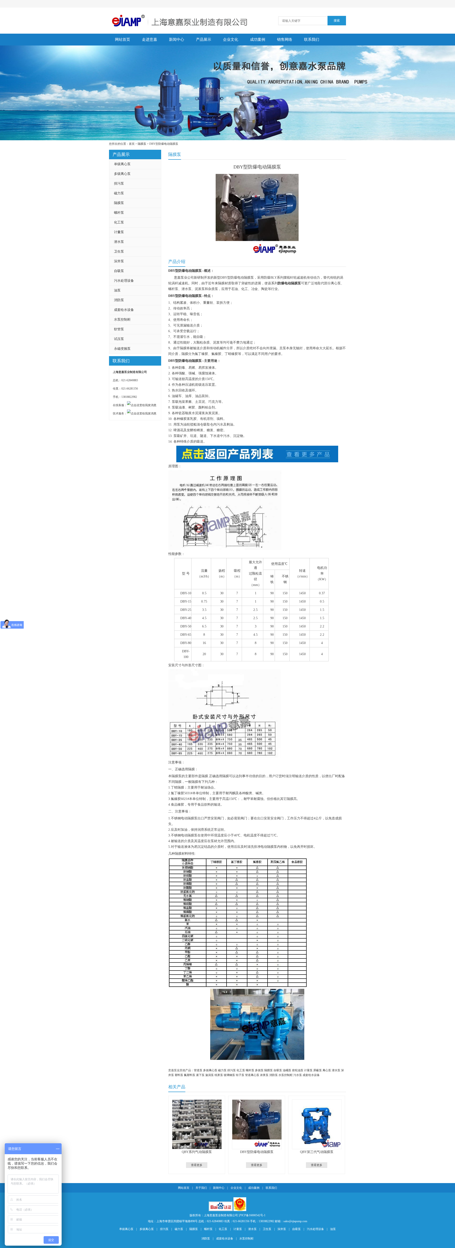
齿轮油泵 (297, 1070)
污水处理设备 (124, 280)
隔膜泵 (142, 143)
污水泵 (297, 1075)
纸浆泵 (218, 1075)
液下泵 (200, 1075)
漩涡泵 (209, 1075)
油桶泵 (287, 1070)
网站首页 (122, 39)
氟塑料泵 (189, 1075)
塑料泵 (179, 1075)
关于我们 (201, 1187)
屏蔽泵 (317, 1070)
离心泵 (327, 1070)
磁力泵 (119, 193)
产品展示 (203, 39)
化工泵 (119, 222)
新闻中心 (176, 39)
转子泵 (240, 1075)
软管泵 (119, 329)
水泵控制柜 (122, 319)
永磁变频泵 (122, 348)
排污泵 (119, 183)
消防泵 (119, 300)
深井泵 (119, 261)
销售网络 (284, 39)
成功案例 (257, 39)
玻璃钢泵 (229, 1075)
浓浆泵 (264, 1075)
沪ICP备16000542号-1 (252, 1215)
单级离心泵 (122, 164)
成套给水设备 (124, 310)
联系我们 (311, 39)
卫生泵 (119, 251)
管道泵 (198, 1070)
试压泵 (119, 339)
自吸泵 (119, 271)
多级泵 (259, 1070)
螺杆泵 (119, 212)
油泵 (117, 290)
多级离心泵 (122, 174)
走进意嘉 (149, 39)
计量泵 (119, 232)
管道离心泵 (252, 1075)
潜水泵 (119, 242)
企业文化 (230, 39)
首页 (132, 143)
